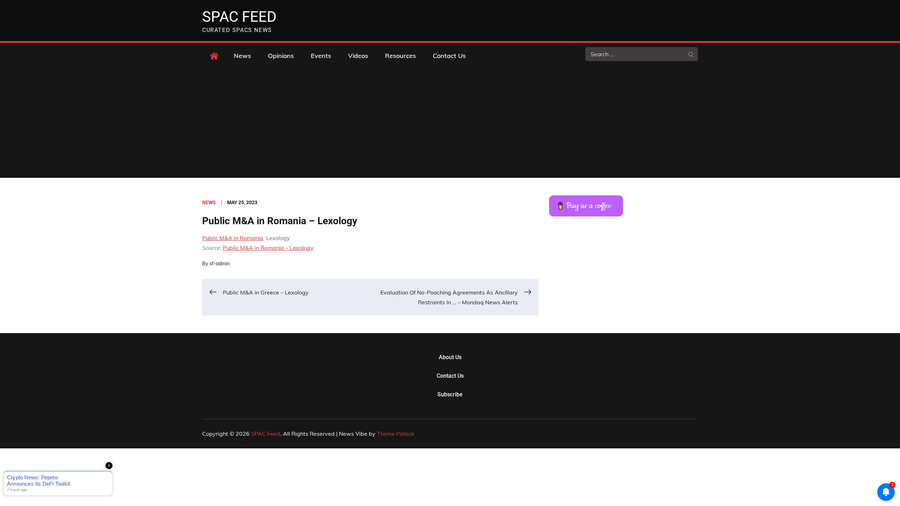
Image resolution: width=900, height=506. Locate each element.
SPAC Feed (239, 16)
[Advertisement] (450, 125)
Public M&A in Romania (232, 237)
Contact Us (449, 56)
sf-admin (220, 263)
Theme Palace (395, 433)
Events (321, 56)
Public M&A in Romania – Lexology (268, 247)
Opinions (281, 56)
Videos (358, 56)
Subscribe (450, 394)
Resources (400, 56)
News (242, 56)
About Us (450, 357)
